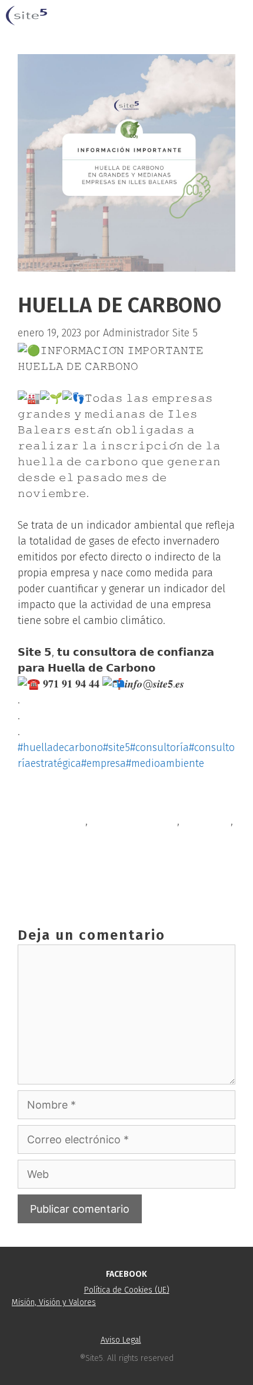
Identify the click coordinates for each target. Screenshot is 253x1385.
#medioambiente (165, 763)
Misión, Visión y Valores (54, 1302)
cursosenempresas (134, 821)
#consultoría (159, 747)
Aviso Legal (121, 1340)
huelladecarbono (58, 839)
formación (206, 821)
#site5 (116, 747)
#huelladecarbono (60, 747)
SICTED (47, 859)
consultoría (58, 821)
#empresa (103, 763)
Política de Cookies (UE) (126, 1290)
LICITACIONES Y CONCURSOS (96, 878)
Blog (42, 802)
